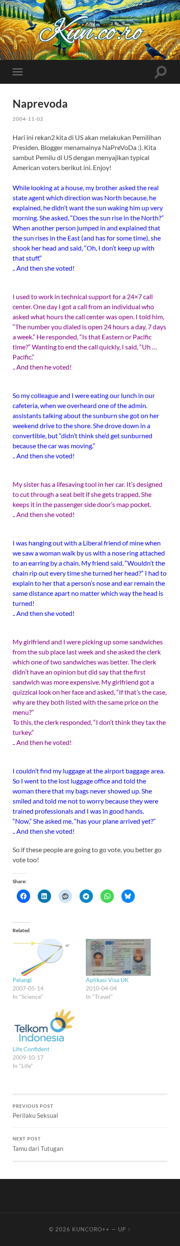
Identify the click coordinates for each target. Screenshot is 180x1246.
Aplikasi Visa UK (107, 979)
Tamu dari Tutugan (38, 1144)
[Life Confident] (45, 1026)
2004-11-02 (28, 119)
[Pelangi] (45, 957)
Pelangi (22, 979)
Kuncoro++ (91, 1229)
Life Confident (31, 1048)
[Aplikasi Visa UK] (118, 957)
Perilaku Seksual (35, 1111)
